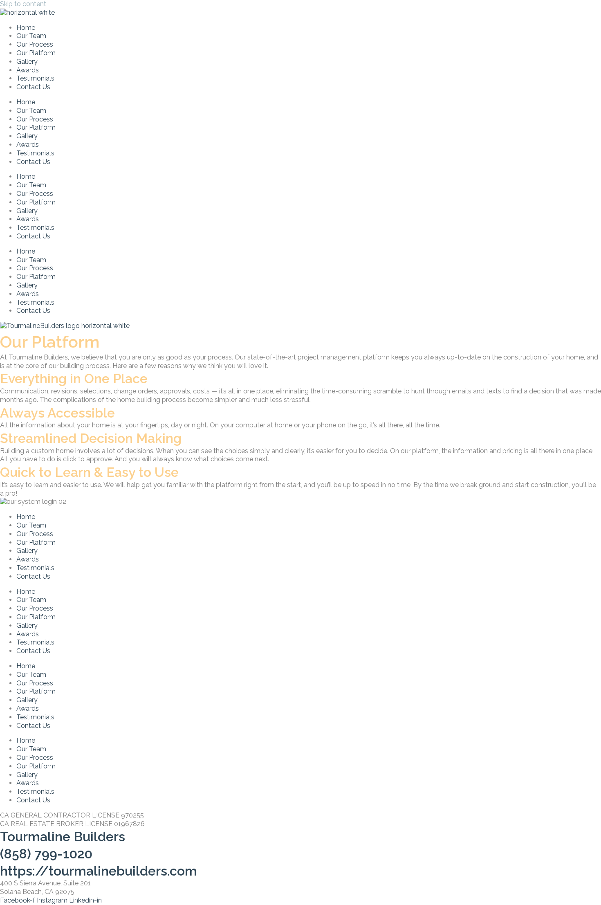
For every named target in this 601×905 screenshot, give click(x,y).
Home (25, 27)
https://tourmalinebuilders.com (98, 870)
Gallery (27, 61)
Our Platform (36, 53)
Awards (27, 70)
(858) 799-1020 (46, 853)
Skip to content (23, 4)
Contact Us (33, 87)
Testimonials (35, 78)
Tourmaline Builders (62, 836)
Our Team (31, 36)
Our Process (34, 44)
